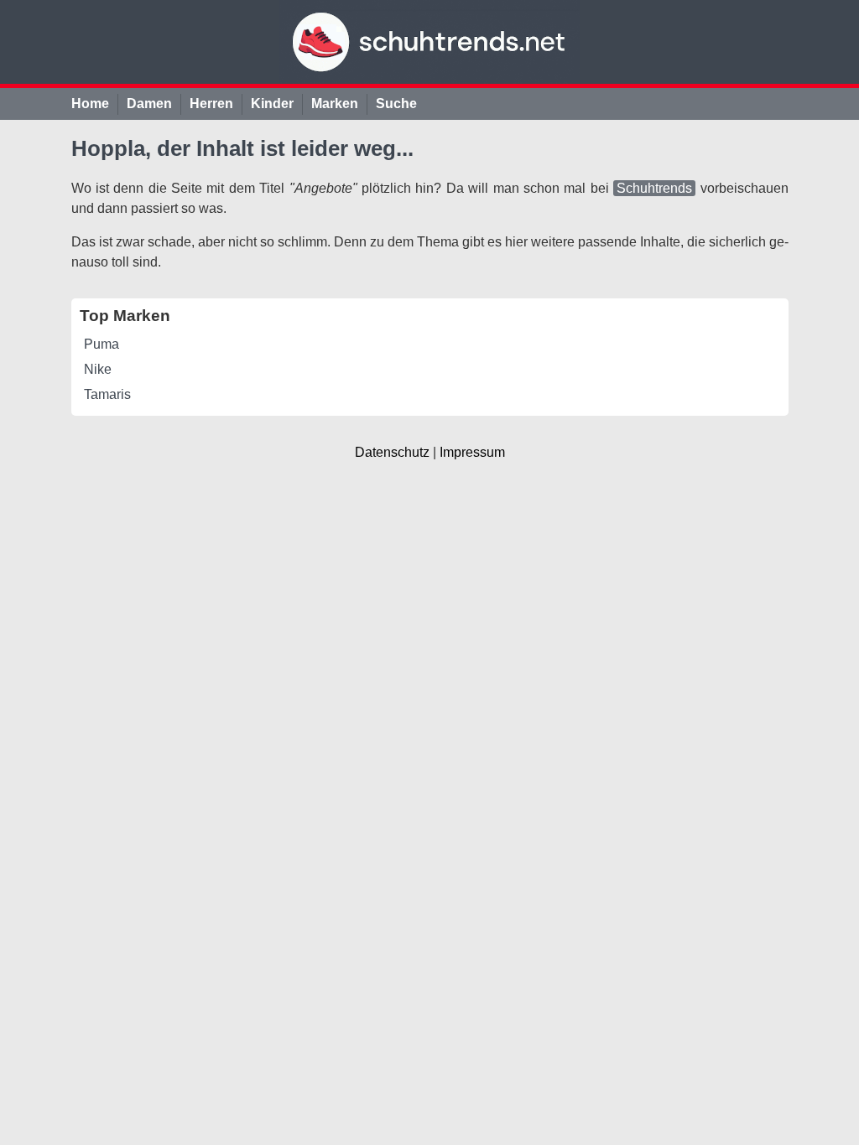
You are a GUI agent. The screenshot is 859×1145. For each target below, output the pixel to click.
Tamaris (107, 394)
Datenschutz (392, 452)
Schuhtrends (654, 188)
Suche (396, 103)
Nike (98, 369)
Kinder (272, 103)
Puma (101, 344)
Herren (211, 103)
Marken (334, 103)
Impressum (472, 452)
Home (90, 103)
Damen (149, 103)
